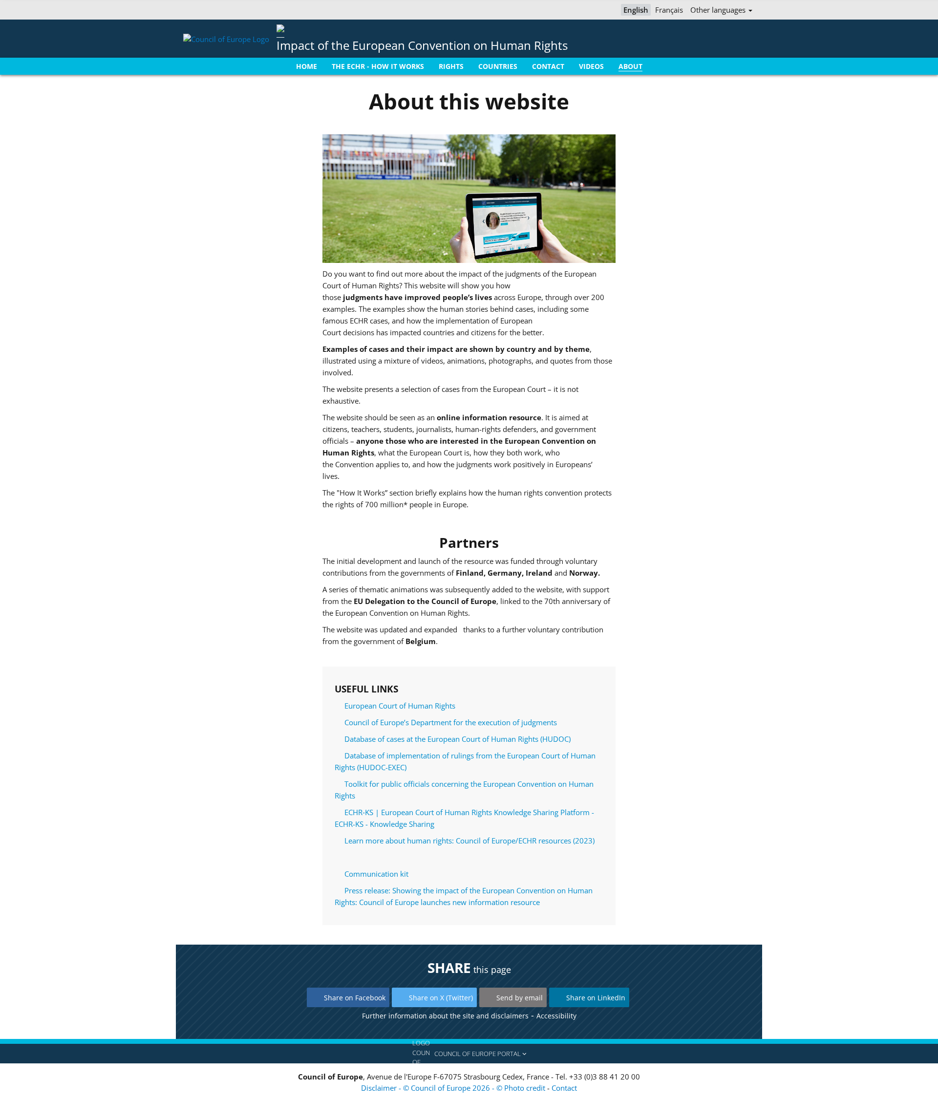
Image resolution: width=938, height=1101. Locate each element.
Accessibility (556, 1015)
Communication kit (376, 874)
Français (669, 10)
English (635, 10)
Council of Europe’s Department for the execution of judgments (450, 722)
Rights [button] (451, 66)
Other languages (718, 10)
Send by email (519, 997)
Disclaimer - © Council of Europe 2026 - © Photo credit (454, 1088)
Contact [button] (548, 66)
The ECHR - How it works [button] (378, 66)
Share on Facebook (354, 997)
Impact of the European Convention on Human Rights (422, 45)
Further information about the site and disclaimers (445, 1015)
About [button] (630, 66)
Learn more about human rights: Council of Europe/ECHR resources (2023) (469, 840)
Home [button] (306, 66)
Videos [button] (591, 66)
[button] (469, 1053)
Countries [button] (497, 66)
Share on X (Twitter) (441, 997)
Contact (564, 1088)
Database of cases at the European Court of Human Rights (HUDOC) (457, 739)
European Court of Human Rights (399, 706)
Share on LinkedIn (595, 997)
